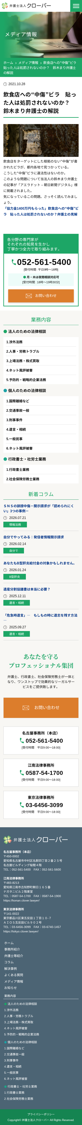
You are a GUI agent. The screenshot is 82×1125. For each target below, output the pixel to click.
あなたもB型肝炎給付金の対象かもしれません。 (40, 562)
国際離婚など (19, 400)
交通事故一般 (19, 410)
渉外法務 (15, 341)
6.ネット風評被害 (15, 1078)
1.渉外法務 (11, 1010)
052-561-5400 (44, 262)
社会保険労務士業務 (24, 478)
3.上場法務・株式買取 (18, 1022)
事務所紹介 (12, 949)
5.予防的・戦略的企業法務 (21, 1034)
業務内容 (10, 996)
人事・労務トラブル (24, 351)
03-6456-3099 (44, 805)
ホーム (8, 62)
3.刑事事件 (11, 1060)
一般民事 (15, 438)
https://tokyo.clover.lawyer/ (20, 931)
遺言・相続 (17, 429)
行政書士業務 (19, 469)
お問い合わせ (46, 295)
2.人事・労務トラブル (18, 1016)
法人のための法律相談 (22, 1004)
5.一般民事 (11, 1072)
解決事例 (10, 968)
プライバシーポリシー (41, 1114)
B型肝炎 (14, 576)
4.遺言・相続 (12, 1066)
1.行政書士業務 (14, 1092)
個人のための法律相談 (22, 1042)
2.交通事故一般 (14, 1054)
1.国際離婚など (14, 1048)
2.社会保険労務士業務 (18, 1098)
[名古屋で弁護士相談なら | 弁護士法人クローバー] (29, 6)
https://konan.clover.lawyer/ (21, 900)
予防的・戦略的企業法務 (27, 379)
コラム (9, 962)
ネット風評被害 (21, 370)
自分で (13, 550)
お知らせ (10, 987)
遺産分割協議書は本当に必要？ (26, 589)
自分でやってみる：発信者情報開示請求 (33, 536)
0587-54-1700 (44, 773)
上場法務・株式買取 (24, 360)
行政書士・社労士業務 (22, 1086)
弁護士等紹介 (13, 955)
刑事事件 (15, 419)
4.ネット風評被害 (15, 1028)
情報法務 (15, 524)
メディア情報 (28, 62)
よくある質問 (13, 975)
